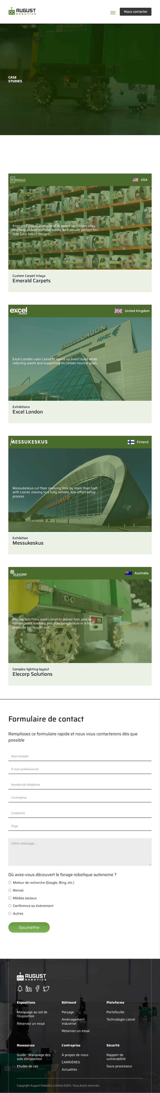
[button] (50, 11)
